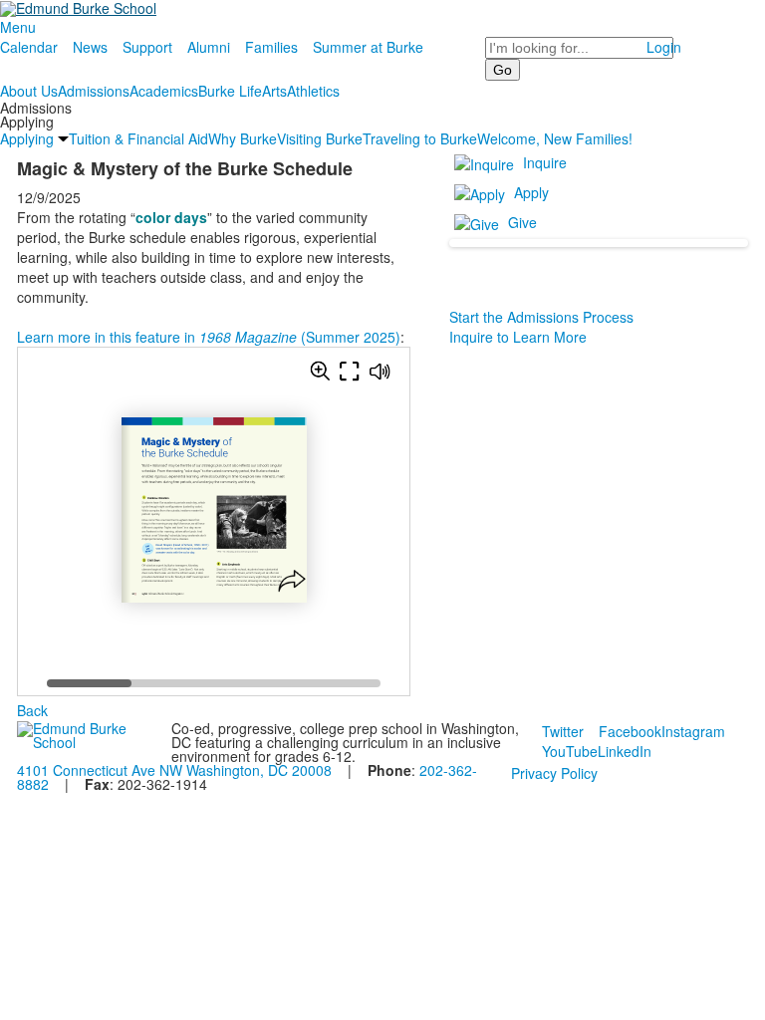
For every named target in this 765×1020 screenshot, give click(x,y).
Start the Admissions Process (541, 317)
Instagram (693, 731)
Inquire (545, 162)
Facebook (630, 731)
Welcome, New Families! (555, 138)
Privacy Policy (554, 773)
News (90, 47)
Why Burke (242, 138)
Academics (163, 91)
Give (522, 222)
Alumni (208, 47)
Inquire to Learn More (518, 337)
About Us (29, 91)
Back (32, 710)
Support (147, 47)
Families (271, 47)
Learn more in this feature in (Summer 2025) (208, 337)
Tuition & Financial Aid (138, 138)
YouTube (570, 751)
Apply (531, 192)
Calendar (29, 47)
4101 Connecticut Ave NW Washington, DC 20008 (174, 770)
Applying (27, 138)
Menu (18, 27)
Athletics (313, 91)
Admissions (93, 91)
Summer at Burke (368, 47)
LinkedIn (624, 751)
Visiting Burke (320, 138)
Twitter (563, 731)
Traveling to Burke (420, 138)
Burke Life (230, 91)
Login (663, 47)
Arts (274, 91)
